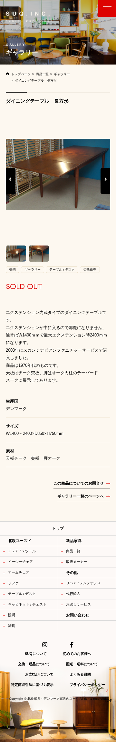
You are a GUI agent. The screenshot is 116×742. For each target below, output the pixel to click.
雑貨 (11, 625)
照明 (11, 615)
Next (106, 186)
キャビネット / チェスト (27, 604)
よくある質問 (80, 674)
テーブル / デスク (22, 594)
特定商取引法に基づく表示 (32, 685)
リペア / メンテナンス (83, 583)
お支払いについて (39, 674)
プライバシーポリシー (87, 685)
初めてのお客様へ (77, 654)
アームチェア (18, 572)
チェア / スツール (22, 551)
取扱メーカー (76, 562)
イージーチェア (20, 562)
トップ (58, 528)
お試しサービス (78, 604)
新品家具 (74, 540)
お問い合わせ (77, 615)
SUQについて (36, 654)
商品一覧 (73, 551)
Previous (10, 186)
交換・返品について (34, 664)
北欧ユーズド (19, 540)
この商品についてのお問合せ (78, 483)
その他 (72, 572)
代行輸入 (73, 594)
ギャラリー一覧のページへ (80, 496)
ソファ (13, 583)
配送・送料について (82, 664)
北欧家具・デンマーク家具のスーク (53, 698)
